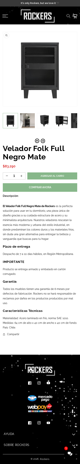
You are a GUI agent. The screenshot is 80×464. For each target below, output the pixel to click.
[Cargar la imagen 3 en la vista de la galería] (44, 120)
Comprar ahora (40, 187)
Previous (37, 141)
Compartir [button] (13, 334)
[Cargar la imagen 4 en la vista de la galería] (61, 120)
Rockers (44, 459)
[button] (5, 16)
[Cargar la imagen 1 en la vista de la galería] (10, 120)
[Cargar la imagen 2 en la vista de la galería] (27, 120)
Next (43, 141)
